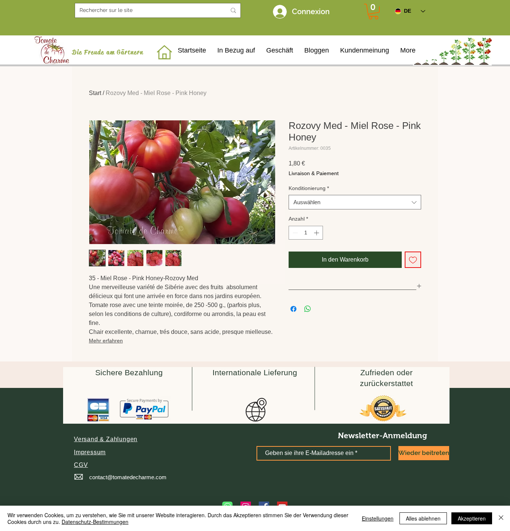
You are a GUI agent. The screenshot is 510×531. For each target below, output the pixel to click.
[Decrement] (294, 232)
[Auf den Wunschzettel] (413, 260)
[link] (373, 11)
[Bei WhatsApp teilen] (307, 308)
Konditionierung (309, 188)
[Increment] (317, 232)
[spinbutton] (305, 232)
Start (95, 93)
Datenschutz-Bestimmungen (95, 521)
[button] (105, 439)
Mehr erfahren (106, 341)
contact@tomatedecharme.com (128, 477)
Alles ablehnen (423, 518)
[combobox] (355, 202)
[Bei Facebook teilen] (293, 308)
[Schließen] (501, 518)
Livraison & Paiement (314, 173)
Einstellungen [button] (378, 518)
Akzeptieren (472, 518)
